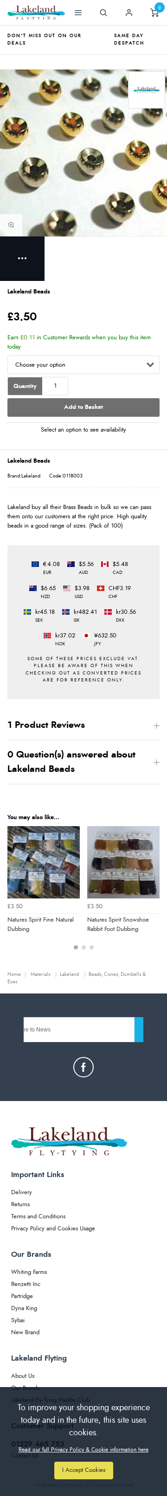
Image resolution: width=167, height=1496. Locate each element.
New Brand (25, 1333)
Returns (20, 1205)
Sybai (18, 1321)
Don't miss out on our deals (44, 39)
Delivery (21, 1193)
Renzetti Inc (25, 1284)
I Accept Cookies (83, 1470)
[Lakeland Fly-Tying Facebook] (83, 1067)
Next (151, 893)
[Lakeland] (146, 90)
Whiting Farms (29, 1272)
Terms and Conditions (38, 1217)
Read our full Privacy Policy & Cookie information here (83, 1449)
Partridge (22, 1296)
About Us (22, 1376)
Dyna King (24, 1308)
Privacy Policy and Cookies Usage (53, 1229)
